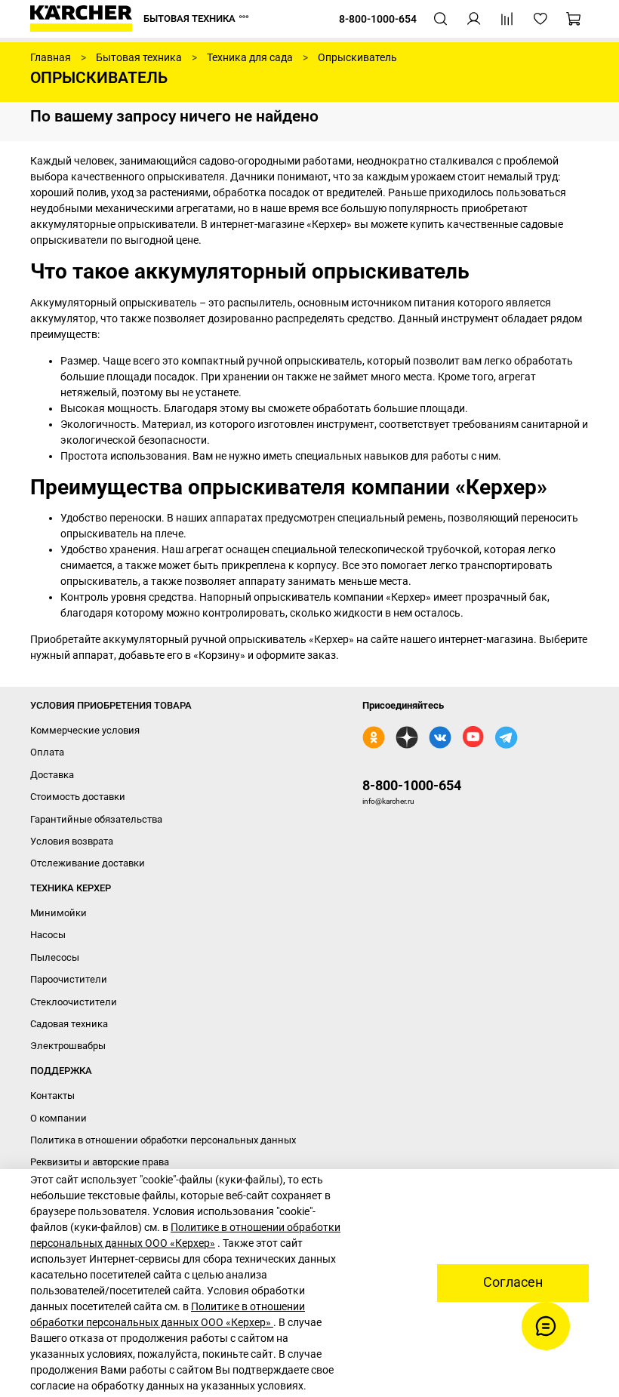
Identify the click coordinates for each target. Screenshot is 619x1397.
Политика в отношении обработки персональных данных (163, 1140)
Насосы (48, 934)
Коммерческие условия (85, 730)
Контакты (52, 1095)
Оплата (47, 752)
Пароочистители (68, 979)
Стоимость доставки (77, 796)
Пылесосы (54, 957)
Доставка (52, 774)
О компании (58, 1118)
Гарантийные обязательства (96, 819)
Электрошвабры (68, 1045)
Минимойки (58, 913)
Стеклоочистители (73, 1002)
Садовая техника (69, 1023)
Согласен (513, 1282)
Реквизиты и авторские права (99, 1162)
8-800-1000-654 (411, 785)
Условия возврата (71, 841)
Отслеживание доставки (87, 863)
